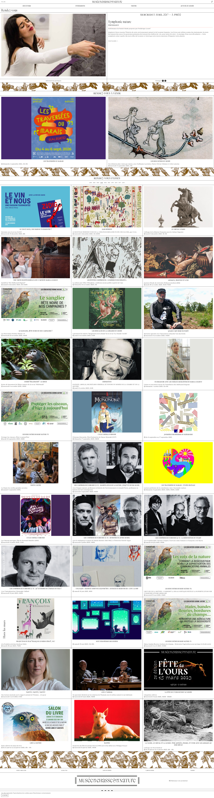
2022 (105, 182)
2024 (98, 182)
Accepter (5, 795)
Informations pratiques (53, 81)
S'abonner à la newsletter (179, 781)
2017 (120, 182)
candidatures (150, 770)
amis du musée (107, 770)
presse (193, 770)
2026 (90, 182)
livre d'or (64, 770)
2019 (112, 182)
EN (4, 1)
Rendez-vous (9, 10)
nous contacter (21, 770)
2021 (109, 182)
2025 (94, 182)
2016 (123, 182)
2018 (116, 182)
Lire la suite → (113, 41)
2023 (101, 182)
